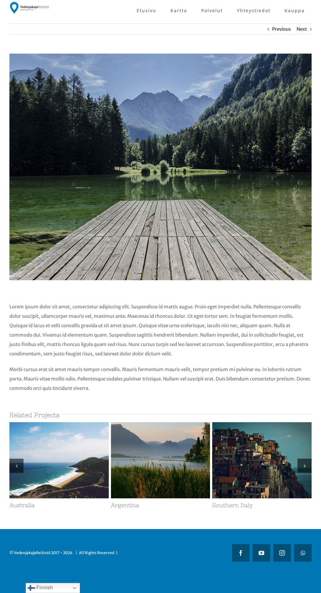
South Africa (30, 505)
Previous (281, 29)
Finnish (44, 587)
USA (120, 505)
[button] (16, 466)
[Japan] (265, 425)
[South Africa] (62, 425)
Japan (223, 505)
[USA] (163, 425)
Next (302, 29)
